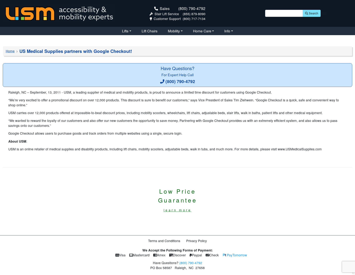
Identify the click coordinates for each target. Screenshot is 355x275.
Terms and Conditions (164, 240)
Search (313, 13)
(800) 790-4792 (191, 8)
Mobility (174, 30)
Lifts (125, 30)
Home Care (202, 30)
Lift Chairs (150, 30)
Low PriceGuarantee (177, 199)
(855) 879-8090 (194, 13)
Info (227, 30)
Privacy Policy (196, 240)
